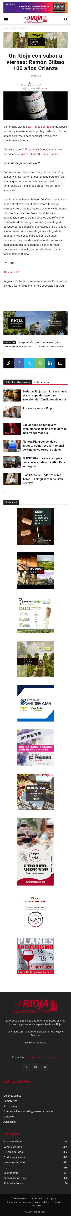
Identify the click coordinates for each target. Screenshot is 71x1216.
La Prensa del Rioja (40, 126)
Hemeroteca (10, 1100)
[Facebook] (19, 363)
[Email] (60, 363)
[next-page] (11, 492)
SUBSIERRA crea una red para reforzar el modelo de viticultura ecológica (43, 462)
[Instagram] (35, 1066)
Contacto (8, 1116)
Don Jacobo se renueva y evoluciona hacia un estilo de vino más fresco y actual (44, 429)
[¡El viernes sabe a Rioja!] (12, 412)
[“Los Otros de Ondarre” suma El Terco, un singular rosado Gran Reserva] (12, 479)
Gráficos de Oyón (32, 149)
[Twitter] (29, 363)
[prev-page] (5, 492)
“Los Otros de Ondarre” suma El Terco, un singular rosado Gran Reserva (43, 479)
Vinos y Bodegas (19, 27)
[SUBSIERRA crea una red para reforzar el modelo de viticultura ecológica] (12, 462)
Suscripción (10, 1106)
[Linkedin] (50, 363)
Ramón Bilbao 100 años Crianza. (39, 154)
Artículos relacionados (18, 382)
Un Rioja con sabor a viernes (50, 346)
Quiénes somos (12, 1095)
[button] (5, 19)
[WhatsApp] (39, 363)
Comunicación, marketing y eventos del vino (28, 1111)
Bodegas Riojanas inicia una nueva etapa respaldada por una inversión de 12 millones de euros (45, 395)
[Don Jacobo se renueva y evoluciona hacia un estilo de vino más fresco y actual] (12, 429)
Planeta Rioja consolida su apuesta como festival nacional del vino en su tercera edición (43, 445)
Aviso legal (9, 1121)
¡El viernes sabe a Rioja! (37, 408)
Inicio (5, 27)
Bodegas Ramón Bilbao (29, 342)
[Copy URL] (8, 363)
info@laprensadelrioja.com (43, 1057)
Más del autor (42, 382)
